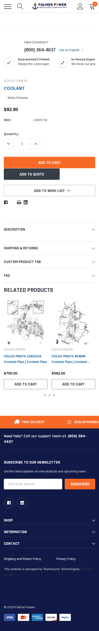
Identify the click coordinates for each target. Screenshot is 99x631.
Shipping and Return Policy (22, 559)
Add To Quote (32, 174)
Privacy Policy (66, 559)
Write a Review (18, 98)
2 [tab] (49, 395)
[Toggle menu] (7, 6)
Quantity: (11, 134)
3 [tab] (54, 395)
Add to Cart (25, 384)
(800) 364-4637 (40, 49)
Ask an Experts (69, 50)
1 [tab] (45, 395)
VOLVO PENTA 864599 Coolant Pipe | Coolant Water (69, 362)
